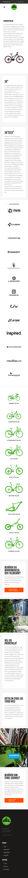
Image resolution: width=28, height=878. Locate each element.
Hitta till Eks (6, 869)
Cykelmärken (6, 849)
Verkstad (5, 866)
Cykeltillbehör (6, 852)
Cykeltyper (5, 855)
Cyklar (4, 846)
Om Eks (5, 863)
